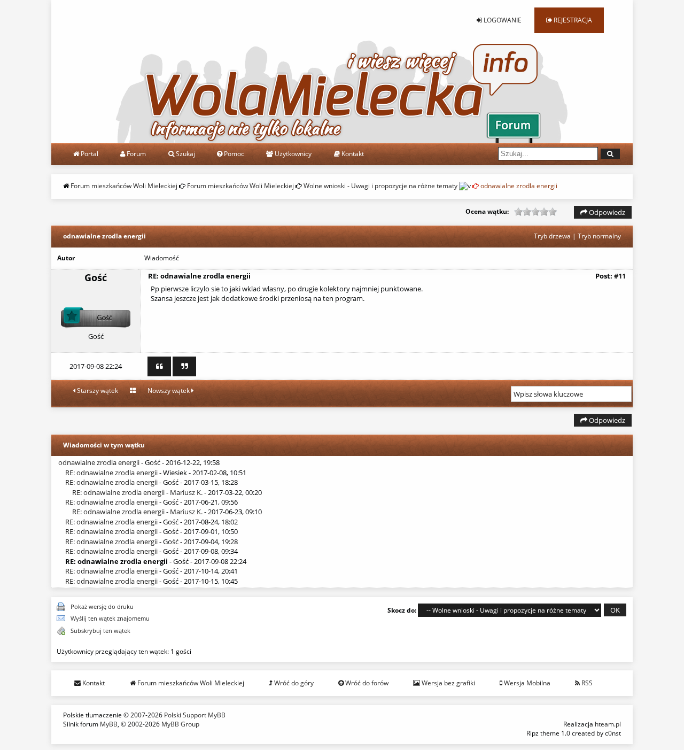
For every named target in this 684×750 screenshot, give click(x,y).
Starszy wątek (96, 390)
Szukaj (184, 153)
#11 (620, 276)
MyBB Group (180, 724)
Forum (135, 153)
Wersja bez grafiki (447, 682)
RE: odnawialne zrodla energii (111, 472)
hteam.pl (608, 724)
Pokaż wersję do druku (102, 606)
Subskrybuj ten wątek (100, 631)
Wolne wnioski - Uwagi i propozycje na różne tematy (380, 185)
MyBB (109, 724)
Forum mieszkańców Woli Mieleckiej (124, 185)
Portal (88, 153)
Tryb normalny (599, 236)
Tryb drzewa (552, 236)
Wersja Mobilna (526, 682)
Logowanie (502, 20)
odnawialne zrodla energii (98, 462)
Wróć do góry (293, 682)
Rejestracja (572, 20)
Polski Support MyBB (195, 715)
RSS (586, 682)
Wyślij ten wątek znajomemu (110, 618)
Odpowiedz (606, 212)
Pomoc (233, 153)
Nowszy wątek (169, 390)
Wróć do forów (366, 682)
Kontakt (352, 153)
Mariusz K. (186, 492)
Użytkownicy (292, 153)
